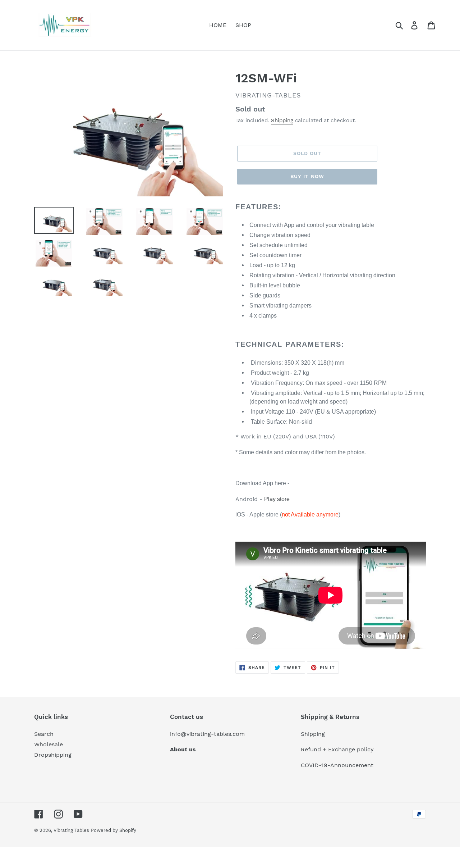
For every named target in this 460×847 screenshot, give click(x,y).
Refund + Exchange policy (337, 749)
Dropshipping (53, 754)
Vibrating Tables (71, 830)
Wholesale (48, 744)
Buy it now (307, 176)
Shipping (282, 120)
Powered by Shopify (113, 830)
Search (44, 733)
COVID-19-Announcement (337, 765)
